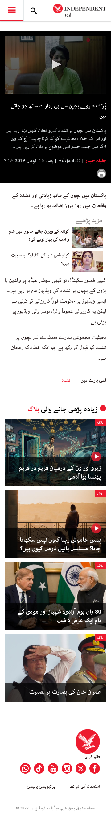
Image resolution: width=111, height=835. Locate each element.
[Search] (33, 10)
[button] (55, 64)
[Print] (101, 173)
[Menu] (11, 10)
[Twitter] (81, 768)
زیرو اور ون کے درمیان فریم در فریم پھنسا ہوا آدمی (60, 472)
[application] (55, 65)
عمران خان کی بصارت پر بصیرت (65, 692)
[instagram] (67, 768)
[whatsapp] (25, 768)
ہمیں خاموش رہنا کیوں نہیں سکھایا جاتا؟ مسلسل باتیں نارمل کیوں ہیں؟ (60, 544)
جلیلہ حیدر (95, 160)
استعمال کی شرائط (84, 786)
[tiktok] (39, 768)
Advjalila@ (69, 160)
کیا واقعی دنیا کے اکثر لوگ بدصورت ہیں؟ (40, 259)
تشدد (66, 380)
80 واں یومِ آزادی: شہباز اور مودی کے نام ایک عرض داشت (59, 616)
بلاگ (33, 409)
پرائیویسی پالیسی (41, 786)
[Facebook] (94, 768)
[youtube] (53, 768)
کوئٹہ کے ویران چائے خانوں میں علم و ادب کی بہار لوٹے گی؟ (39, 235)
